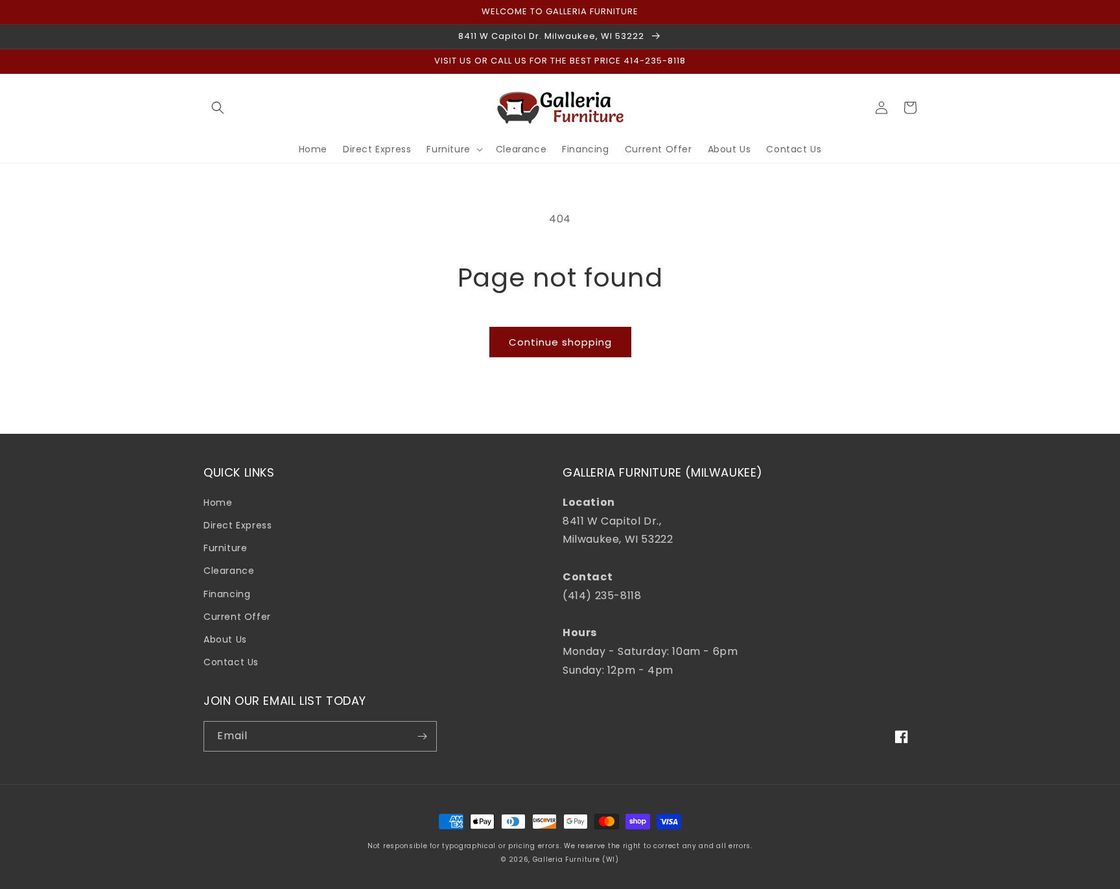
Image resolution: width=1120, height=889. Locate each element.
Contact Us (231, 662)
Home (218, 502)
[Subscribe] (422, 736)
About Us (225, 639)
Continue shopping (560, 342)
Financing (227, 593)
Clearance (229, 570)
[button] (218, 107)
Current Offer (237, 616)
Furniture (225, 547)
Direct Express (238, 525)
